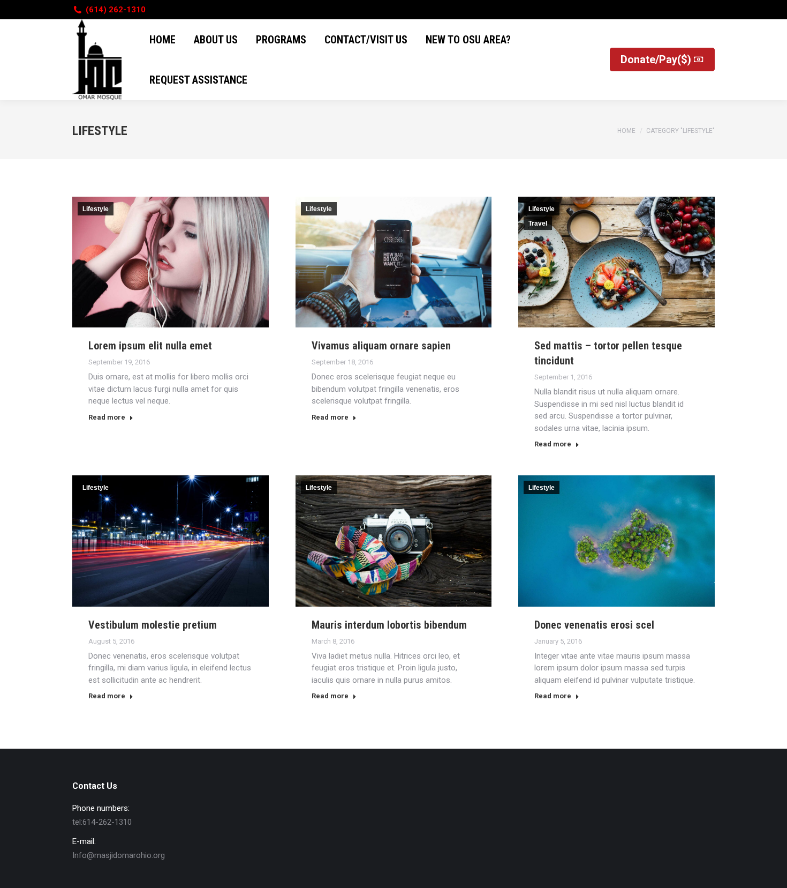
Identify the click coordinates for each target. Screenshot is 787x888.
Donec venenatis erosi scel (594, 624)
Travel (537, 223)
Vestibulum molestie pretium (152, 624)
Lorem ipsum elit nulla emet (150, 345)
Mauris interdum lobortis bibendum (389, 624)
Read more (106, 417)
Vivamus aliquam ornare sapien (381, 345)
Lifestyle (95, 209)
